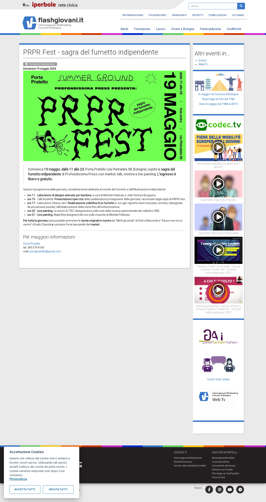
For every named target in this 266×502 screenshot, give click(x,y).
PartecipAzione (210, 29)
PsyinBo (234, 473)
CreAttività (234, 29)
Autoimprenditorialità (223, 458)
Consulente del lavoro (223, 465)
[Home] (54, 23)
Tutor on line (218, 477)
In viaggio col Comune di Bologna (218, 94)
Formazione (142, 29)
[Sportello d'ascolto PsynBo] (219, 183)
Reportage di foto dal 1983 (218, 99)
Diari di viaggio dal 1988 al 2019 (218, 104)
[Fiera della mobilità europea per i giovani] (219, 147)
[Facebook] (209, 489)
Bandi (124, 29)
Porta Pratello (31, 243)
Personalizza (18, 479)
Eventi (202, 60)
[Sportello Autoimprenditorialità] (219, 216)
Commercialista (220, 461)
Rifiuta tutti (58, 489)
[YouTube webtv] (230, 489)
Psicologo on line (221, 473)
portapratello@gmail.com (45, 251)
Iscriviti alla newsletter (186, 465)
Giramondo (179, 15)
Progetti (197, 15)
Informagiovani (132, 15)
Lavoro (160, 29)
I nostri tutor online (218, 379)
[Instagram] (219, 489)
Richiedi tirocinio (183, 461)
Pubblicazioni (217, 15)
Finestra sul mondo (222, 469)
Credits (202, 465)
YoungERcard (157, 15)
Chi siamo (238, 15)
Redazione (196, 458)
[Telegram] (240, 489)
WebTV (203, 64)
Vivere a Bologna (182, 29)
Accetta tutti (24, 489)
